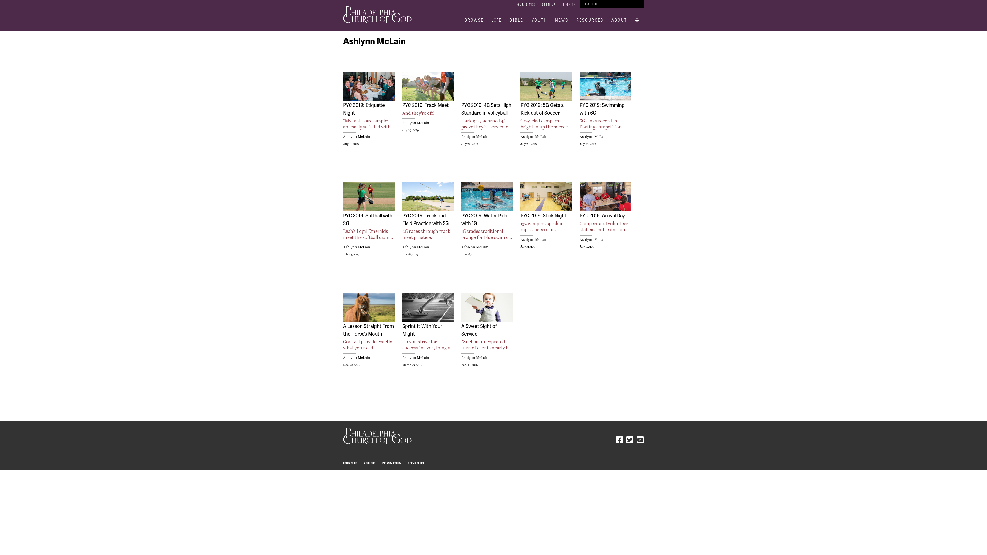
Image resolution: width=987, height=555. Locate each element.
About (619, 20)
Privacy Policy (391, 463)
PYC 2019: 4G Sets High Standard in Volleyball (486, 108)
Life (497, 20)
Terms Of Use (416, 463)
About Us (370, 463)
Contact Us (350, 463)
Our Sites (526, 4)
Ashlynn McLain (356, 136)
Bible (516, 20)
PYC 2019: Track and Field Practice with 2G (425, 219)
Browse (474, 20)
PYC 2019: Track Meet (425, 104)
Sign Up (549, 4)
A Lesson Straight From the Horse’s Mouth (368, 329)
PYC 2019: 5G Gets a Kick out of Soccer (542, 108)
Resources (590, 20)
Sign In (569, 4)
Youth (539, 20)
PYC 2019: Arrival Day (602, 215)
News (561, 20)
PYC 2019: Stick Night (543, 215)
